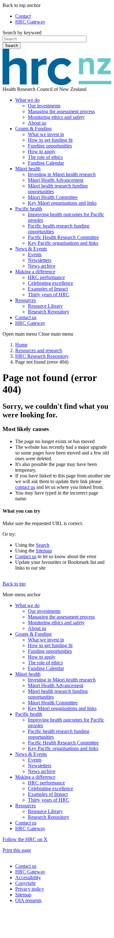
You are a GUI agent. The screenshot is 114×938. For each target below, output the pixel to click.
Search (11, 45)
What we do (27, 100)
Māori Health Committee (53, 197)
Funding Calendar (46, 163)
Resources (25, 300)
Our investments (44, 105)
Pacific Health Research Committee (63, 237)
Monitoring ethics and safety (56, 117)
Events (34, 254)
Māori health (28, 168)
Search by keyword (22, 32)
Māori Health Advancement (55, 180)
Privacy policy (29, 889)
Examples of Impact (48, 288)
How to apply (41, 151)
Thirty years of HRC (48, 294)
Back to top (14, 583)
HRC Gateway (30, 21)
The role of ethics (45, 157)
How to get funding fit (50, 140)
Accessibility (28, 877)
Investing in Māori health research (62, 174)
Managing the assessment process (61, 111)
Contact (23, 16)
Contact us (25, 317)
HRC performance (46, 277)
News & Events (31, 248)
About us (37, 123)
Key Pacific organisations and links (63, 243)
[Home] (57, 83)
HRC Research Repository (42, 356)
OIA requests (28, 900)
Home (21, 344)
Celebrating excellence (50, 283)
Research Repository (48, 311)
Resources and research (38, 350)
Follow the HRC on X (25, 839)
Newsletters (39, 260)
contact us (25, 487)
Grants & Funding (33, 128)
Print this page (17, 850)
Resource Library (45, 306)
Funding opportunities (50, 145)
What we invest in (46, 134)
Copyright (25, 883)
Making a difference (35, 271)
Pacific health (28, 208)
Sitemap (44, 550)
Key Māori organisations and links (62, 203)
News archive (41, 266)
